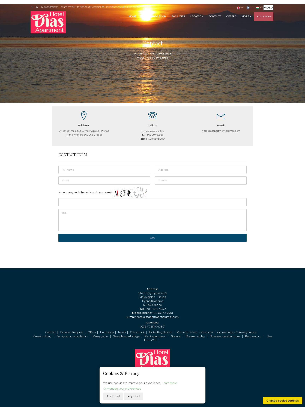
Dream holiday (195, 336)
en (241, 7)
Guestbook (137, 332)
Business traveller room (225, 336)
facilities (178, 16)
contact (215, 16)
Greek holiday (42, 336)
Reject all (133, 396)
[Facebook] (33, 7)
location (196, 16)
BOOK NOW (264, 16)
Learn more (169, 383)
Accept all (113, 396)
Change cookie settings (283, 400)
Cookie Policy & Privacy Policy (236, 332)
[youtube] (38, 7)
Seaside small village (126, 336)
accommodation (153, 16)
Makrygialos (100, 336)
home (132, 16)
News (122, 332)
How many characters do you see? (84, 192)
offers (231, 16)
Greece (176, 336)
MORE (246, 16)
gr (251, 7)
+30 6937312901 (50, 7)
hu (261, 7)
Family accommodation (71, 336)
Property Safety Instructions (195, 332)
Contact (50, 332)
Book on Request (71, 332)
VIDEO (268, 7)
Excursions (107, 332)
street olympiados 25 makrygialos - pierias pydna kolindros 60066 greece (107, 7)
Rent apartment (155, 336)
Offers (92, 332)
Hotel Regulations (160, 332)
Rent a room (253, 336)
